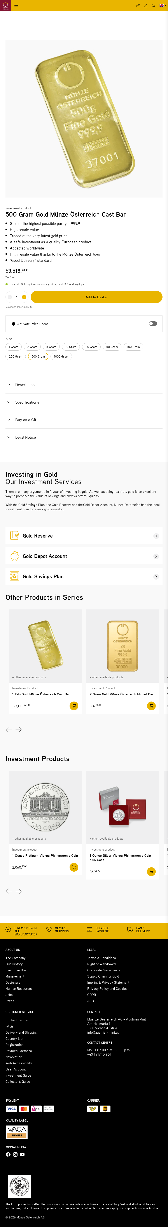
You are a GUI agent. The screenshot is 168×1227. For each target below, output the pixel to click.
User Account (15, 1069)
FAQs (9, 1026)
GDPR (91, 994)
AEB (90, 1001)
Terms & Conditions (101, 958)
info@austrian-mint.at (103, 1032)
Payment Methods (18, 1051)
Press (9, 1001)
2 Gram (32, 347)
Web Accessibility (18, 1063)
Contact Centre (16, 1020)
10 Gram (70, 347)
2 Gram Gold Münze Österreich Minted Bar (121, 694)
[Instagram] (15, 1154)
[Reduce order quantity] (10, 297)
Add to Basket (97, 297)
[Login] (138, 5)
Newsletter (13, 1057)
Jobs (9, 994)
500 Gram (38, 356)
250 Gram (15, 356)
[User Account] (145, 5)
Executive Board (17, 970)
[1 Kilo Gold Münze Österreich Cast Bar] (45, 646)
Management (14, 976)
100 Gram (133, 347)
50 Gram (112, 347)
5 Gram (51, 347)
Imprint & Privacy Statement (108, 982)
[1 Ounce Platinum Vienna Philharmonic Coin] (45, 807)
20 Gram (91, 347)
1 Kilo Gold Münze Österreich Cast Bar (41, 694)
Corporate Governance (103, 970)
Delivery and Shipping (21, 1032)
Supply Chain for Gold (103, 976)
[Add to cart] (74, 706)
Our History (14, 964)
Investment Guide (18, 1075)
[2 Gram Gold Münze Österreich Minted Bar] (123, 646)
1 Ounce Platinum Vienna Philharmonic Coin (45, 855)
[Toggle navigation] (16, 5)
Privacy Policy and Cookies (107, 988)
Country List (14, 1038)
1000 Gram (61, 356)
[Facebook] (8, 1154)
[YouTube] (22, 1154)
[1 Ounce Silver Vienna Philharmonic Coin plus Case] (123, 807)
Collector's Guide (17, 1081)
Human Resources (19, 988)
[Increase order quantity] (24, 297)
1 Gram (13, 347)
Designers (12, 982)
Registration (14, 1044)
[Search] (153, 5)
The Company (15, 958)
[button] (20, 384)
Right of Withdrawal (101, 964)
